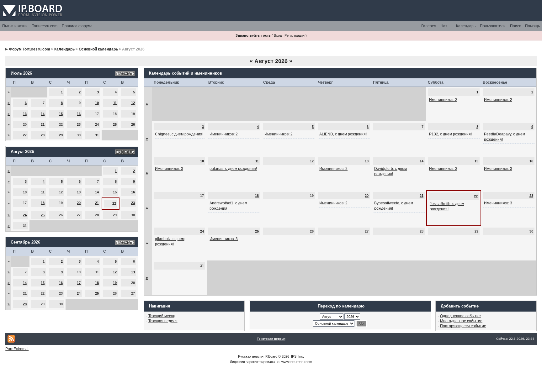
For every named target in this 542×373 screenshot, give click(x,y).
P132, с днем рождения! (450, 134)
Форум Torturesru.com (29, 49)
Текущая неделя (163, 321)
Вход (278, 35)
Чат (444, 26)
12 (133, 103)
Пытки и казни (15, 26)
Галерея (428, 26)
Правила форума (77, 26)
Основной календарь (98, 49)
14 (43, 114)
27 (25, 135)
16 (79, 114)
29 (61, 135)
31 (97, 135)
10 (97, 103)
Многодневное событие (461, 321)
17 (79, 283)
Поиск (515, 26)
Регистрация (294, 35)
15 (61, 114)
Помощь (532, 26)
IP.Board (270, 356)
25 (115, 124)
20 (79, 203)
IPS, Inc (297, 356)
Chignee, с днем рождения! (179, 134)
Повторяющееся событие (463, 326)
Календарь (466, 26)
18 (43, 203)
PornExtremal (17, 349)
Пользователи (493, 26)
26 (133, 124)
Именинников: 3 (169, 168)
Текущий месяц (161, 316)
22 (114, 203)
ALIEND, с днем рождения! (343, 134)
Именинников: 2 (443, 99)
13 (25, 114)
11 (115, 103)
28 (43, 135)
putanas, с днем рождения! (233, 168)
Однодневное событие (460, 316)
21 (43, 124)
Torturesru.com (44, 26)
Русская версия (250, 356)
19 (115, 283)
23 (79, 124)
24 (97, 124)
